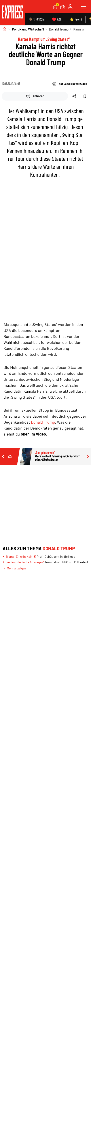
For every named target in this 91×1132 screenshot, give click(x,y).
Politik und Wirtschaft (28, 29)
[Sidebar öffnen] (83, 7)
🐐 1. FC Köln (36, 19)
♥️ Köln (57, 19)
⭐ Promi (76, 19)
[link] (12, 12)
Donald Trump (58, 29)
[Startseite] (4, 29)
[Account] (70, 6)
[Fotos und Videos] (62, 6)
